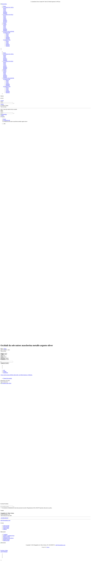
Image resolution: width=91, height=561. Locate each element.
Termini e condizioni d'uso (8, 535)
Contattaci (5, 534)
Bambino (5, 12)
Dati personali (6, 526)
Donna (4, 8)
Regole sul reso (6, 539)
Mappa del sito (6, 540)
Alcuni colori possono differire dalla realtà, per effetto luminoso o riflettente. (16, 374)
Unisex (4, 11)
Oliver (5, 348)
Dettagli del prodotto (7, 378)
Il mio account (6, 525)
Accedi (2, 100)
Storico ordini (6, 528)
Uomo (4, 9)
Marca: (2, 348)
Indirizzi (5, 529)
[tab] (45, 375)
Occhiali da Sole (6, 32)
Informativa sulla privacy (8, 538)
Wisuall (48, 547)
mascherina (5, 372)
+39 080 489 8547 (4, 518)
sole (4, 370)
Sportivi (5, 19)
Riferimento (3, 380)
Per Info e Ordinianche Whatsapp (4, 551)
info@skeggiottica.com (5, 520)
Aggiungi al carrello (4, 363)
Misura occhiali (6, 536)
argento (4, 371)
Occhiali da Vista (6, 39)
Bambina (5, 13)
